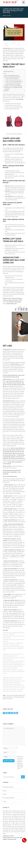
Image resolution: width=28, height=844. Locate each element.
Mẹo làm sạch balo (7, 698)
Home (4, 15)
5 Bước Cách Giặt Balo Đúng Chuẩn (12, 77)
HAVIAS (4, 794)
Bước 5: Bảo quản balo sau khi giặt (13, 84)
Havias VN (13, 43)
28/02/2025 (6, 43)
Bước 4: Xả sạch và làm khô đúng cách (14, 82)
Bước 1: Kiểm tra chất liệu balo (12, 78)
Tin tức (8, 15)
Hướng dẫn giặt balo (19, 697)
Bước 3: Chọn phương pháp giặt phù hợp (14, 81)
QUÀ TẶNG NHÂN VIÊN (8, 798)
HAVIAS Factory (11, 257)
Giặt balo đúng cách (20, 695)
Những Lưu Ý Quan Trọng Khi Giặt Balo (13, 85)
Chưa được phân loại (8, 787)
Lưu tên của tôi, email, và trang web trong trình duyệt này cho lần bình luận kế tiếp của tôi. (20, 756)
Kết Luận (7, 90)
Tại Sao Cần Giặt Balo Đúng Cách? (12, 75)
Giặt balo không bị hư (8, 697)
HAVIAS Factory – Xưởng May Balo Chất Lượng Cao (13, 88)
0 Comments (6, 45)
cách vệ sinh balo (10, 695)
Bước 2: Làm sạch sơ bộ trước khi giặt (14, 80)
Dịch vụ (5, 790)
